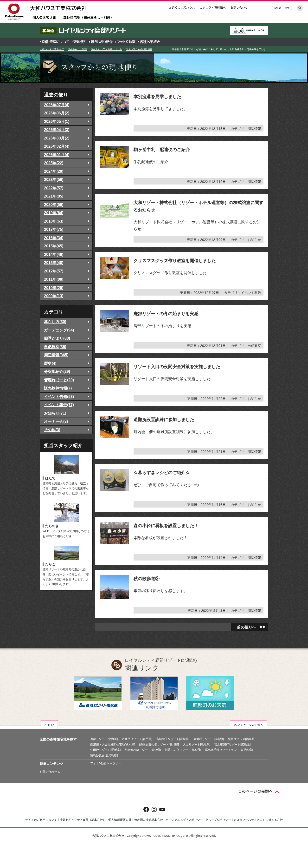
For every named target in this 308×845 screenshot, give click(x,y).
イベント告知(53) (59, 396)
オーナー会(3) (56, 421)
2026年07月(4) (56, 105)
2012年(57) (53, 271)
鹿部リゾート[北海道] (104, 739)
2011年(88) (53, 279)
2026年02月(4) (56, 146)
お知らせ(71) (55, 413)
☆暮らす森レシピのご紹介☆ (162, 472)
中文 (287, 8)
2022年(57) (53, 188)
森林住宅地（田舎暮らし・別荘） (88, 18)
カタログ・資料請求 (213, 7)
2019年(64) (53, 213)
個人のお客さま (44, 18)
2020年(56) (53, 204)
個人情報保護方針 (119, 820)
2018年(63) (53, 221)
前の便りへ (246, 627)
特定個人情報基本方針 (148, 820)
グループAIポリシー (218, 820)
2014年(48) (53, 254)
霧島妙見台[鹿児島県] (104, 755)
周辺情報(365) (56, 355)
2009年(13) (53, 296)
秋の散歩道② (147, 578)
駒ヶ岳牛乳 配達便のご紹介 (162, 149)
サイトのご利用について (41, 820)
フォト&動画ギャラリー (105, 763)
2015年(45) (53, 246)
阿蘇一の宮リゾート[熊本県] (183, 750)
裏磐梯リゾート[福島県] (208, 739)
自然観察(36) (55, 346)
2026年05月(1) (56, 121)
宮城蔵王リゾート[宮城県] (172, 739)
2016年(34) (53, 238)
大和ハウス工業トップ (52, 49)
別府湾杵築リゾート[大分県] (143, 750)
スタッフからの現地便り (139, 49)
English (277, 8)
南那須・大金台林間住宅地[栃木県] (112, 744)
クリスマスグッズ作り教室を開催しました (175, 260)
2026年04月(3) (56, 129)
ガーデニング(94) (59, 330)
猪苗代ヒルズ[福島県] (241, 739)
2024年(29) (53, 171)
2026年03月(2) (56, 138)
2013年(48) (53, 262)
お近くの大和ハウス (182, 7)
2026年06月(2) (56, 113)
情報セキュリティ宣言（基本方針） (83, 820)
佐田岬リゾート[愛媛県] (105, 750)
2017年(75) (53, 229)
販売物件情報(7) (58, 388)
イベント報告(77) (59, 405)
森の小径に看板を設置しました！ (166, 525)
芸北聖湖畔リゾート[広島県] (232, 744)
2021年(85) (53, 196)
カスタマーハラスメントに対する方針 (258, 820)
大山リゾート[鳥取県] (196, 744)
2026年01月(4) (56, 154)
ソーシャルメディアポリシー (184, 820)
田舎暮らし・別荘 (77, 49)
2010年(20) (53, 287)
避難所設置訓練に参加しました (164, 419)
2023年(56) (53, 179)
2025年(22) (53, 163)
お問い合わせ (239, 7)
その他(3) (52, 430)
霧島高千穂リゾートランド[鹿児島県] (229, 750)
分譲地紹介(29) (57, 371)
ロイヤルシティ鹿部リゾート (106, 49)
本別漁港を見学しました (157, 96)
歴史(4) (50, 363)
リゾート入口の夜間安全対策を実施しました (177, 366)
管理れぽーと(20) (59, 380)
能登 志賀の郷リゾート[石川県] (159, 744)
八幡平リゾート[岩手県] (137, 739)
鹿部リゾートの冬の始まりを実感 (166, 313)
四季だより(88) (57, 338)
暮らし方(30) (55, 321)
